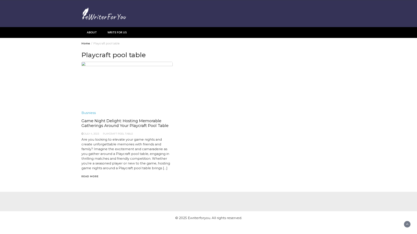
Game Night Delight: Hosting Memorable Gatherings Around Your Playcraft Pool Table (125, 123)
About (92, 32)
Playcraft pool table (118, 133)
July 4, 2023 (91, 133)
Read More (90, 176)
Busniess (88, 113)
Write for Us (117, 32)
